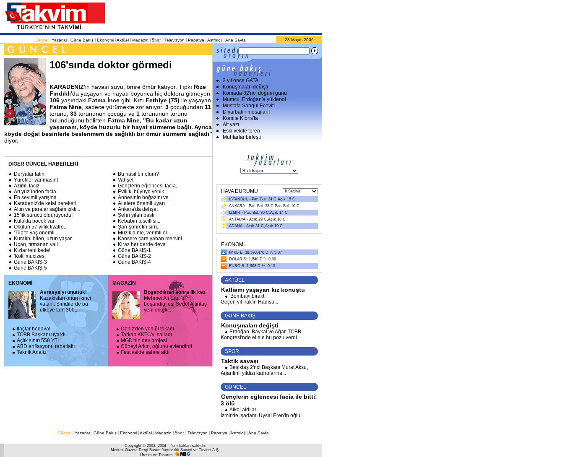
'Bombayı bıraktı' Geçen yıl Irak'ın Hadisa (249, 299)
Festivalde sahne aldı (145, 352)
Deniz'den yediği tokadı (149, 329)
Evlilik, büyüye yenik (141, 192)
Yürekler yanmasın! (36, 180)
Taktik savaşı (239, 361)
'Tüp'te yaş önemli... (36, 233)
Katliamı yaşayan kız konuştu (263, 289)
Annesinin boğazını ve (145, 197)
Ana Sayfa (235, 40)
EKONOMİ (20, 283)
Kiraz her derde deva (142, 244)
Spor (156, 39)
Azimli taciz (26, 186)
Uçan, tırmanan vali (36, 244)
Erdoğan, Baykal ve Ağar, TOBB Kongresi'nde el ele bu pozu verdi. (261, 334)
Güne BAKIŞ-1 (134, 250)
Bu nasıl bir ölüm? (138, 174)
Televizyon (174, 40)
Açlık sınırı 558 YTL (38, 340)
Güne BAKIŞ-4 (134, 262)
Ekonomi (105, 40)
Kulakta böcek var (34, 221)
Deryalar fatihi (30, 174)
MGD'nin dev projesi (144, 340)
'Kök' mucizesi (30, 256)
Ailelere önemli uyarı (141, 203)
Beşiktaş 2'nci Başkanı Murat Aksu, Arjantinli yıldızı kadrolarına (264, 370)
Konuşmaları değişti (250, 325)
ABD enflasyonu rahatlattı (46, 346)
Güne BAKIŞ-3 (30, 262)
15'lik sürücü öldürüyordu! (43, 215)
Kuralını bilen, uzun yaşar (43, 238)
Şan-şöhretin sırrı (139, 227)
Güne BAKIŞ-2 (134, 256)
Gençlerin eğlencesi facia (149, 186)
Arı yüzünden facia (35, 192)
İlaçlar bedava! (33, 329)
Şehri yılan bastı (136, 215)
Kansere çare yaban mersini (150, 238)
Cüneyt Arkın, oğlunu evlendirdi (156, 346)
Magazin (140, 40)
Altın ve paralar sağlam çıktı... (47, 209)
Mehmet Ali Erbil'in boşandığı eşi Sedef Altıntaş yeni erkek (175, 301)
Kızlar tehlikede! (32, 250)
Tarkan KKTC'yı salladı (146, 335)
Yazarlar (59, 40)
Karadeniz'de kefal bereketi (45, 203)
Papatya (196, 40)
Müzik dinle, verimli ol (142, 233)
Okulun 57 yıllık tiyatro (41, 227)
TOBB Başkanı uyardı (41, 335)
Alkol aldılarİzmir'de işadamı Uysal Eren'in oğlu (262, 412)
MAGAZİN (124, 283)
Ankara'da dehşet (138, 209)
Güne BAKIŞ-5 (30, 268)
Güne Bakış (82, 40)
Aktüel (123, 40)
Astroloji (214, 40)
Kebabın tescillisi (139, 221)
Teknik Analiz (32, 352)
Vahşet (125, 180)
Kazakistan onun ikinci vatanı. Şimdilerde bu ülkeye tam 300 (65, 301)
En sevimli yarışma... (37, 197)
